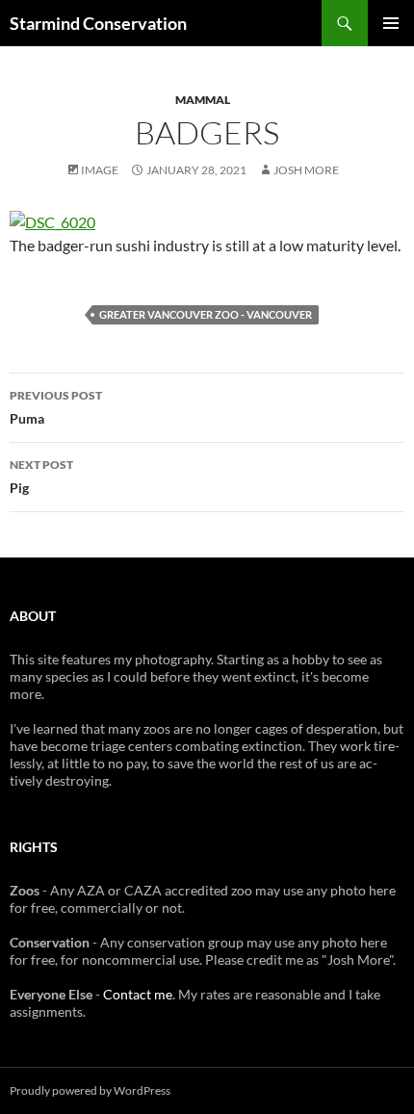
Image (99, 170)
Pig (41, 476)
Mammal (202, 99)
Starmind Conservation (98, 23)
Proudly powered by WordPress (90, 1090)
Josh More (306, 170)
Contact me (137, 994)
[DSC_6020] (52, 220)
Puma (56, 407)
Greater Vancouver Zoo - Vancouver (205, 314)
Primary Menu (391, 23)
